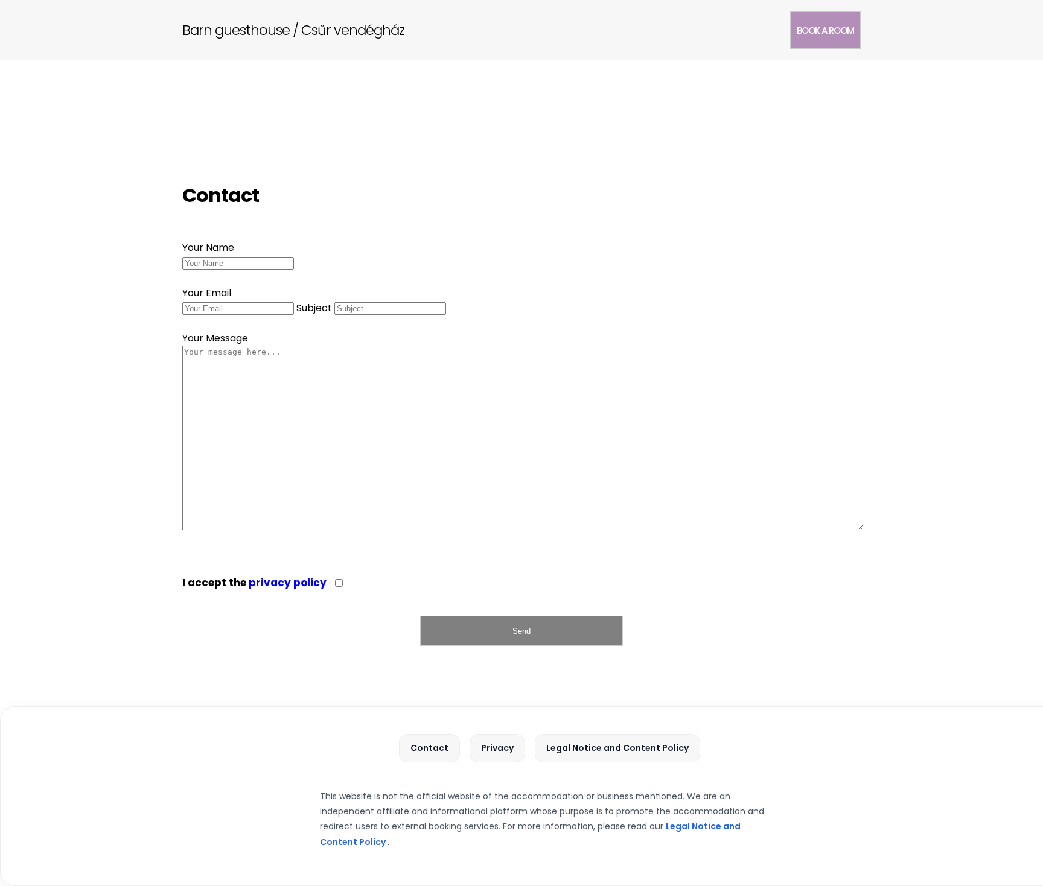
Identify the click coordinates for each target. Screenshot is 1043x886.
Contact (429, 748)
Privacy (497, 748)
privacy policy (288, 582)
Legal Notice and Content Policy (617, 748)
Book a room (825, 30)
